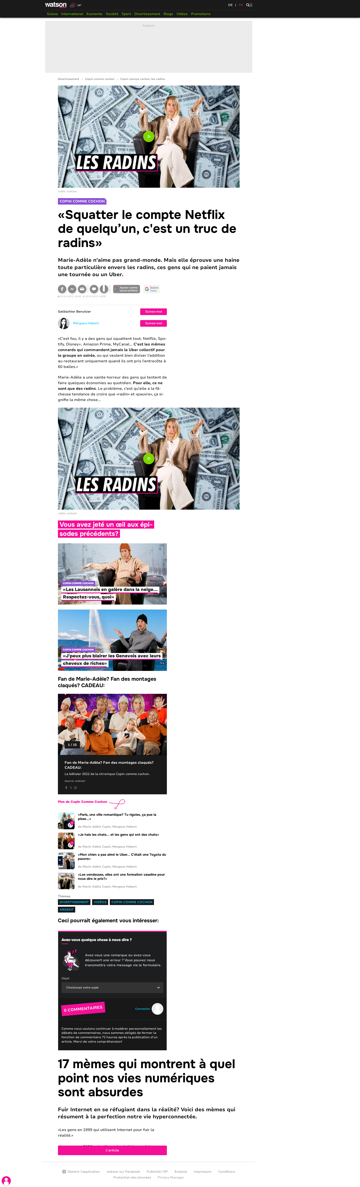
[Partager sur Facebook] (62, 289)
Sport (126, 14)
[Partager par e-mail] (82, 289)
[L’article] (149, 1106)
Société (112, 14)
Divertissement (147, 14)
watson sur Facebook (123, 1172)
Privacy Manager (171, 1177)
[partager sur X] (71, 787)
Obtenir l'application (84, 1172)
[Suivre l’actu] (151, 289)
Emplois (181, 1172)
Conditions (226, 1172)
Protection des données (132, 1177)
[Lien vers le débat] (94, 289)
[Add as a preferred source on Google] (127, 289)
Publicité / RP (157, 1172)
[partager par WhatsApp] (75, 787)
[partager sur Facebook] (66, 787)
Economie (94, 14)
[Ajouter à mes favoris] (104, 289)
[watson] (56, 5)
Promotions (200, 14)
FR (241, 5)
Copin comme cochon (99, 79)
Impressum (202, 1172)
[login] (6, 1180)
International (72, 14)
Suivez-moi (153, 311)
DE (230, 5)
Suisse (52, 14)
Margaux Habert (86, 323)
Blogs (168, 14)
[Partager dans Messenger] (72, 289)
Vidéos (182, 14)
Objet (65, 978)
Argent (67, 910)
